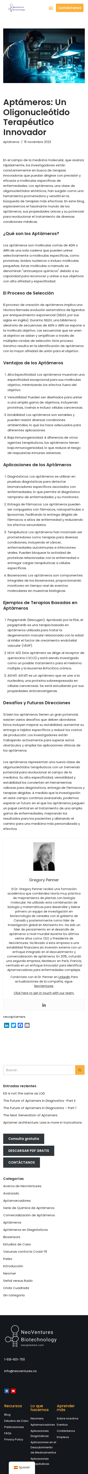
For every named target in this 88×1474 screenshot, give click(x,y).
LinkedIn (64, 977)
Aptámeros (11, 142)
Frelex (7, 1259)
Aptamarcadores (17, 1200)
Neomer (9, 1273)
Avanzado (11, 1193)
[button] (50, 7)
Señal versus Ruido (18, 1280)
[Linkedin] (44, 1005)
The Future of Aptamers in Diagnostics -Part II (39, 1100)
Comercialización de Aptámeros (29, 1215)
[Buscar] (80, 1070)
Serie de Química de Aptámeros (28, 1208)
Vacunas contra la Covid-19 (25, 1251)
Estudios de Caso (17, 1244)
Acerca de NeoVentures (22, 1186)
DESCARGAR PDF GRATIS (28, 1150)
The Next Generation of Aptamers (30, 1115)
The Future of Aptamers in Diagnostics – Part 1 (39, 1108)
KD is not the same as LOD (24, 1093)
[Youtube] (13, 1391)
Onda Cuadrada (16, 1288)
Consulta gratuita (23, 1138)
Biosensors (11, 1237)
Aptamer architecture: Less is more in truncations (42, 1122)
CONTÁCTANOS (21, 1162)
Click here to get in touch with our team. (44, 993)
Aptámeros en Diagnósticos (25, 1229)
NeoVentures (43, 986)
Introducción (13, 1266)
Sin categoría (14, 1295)
